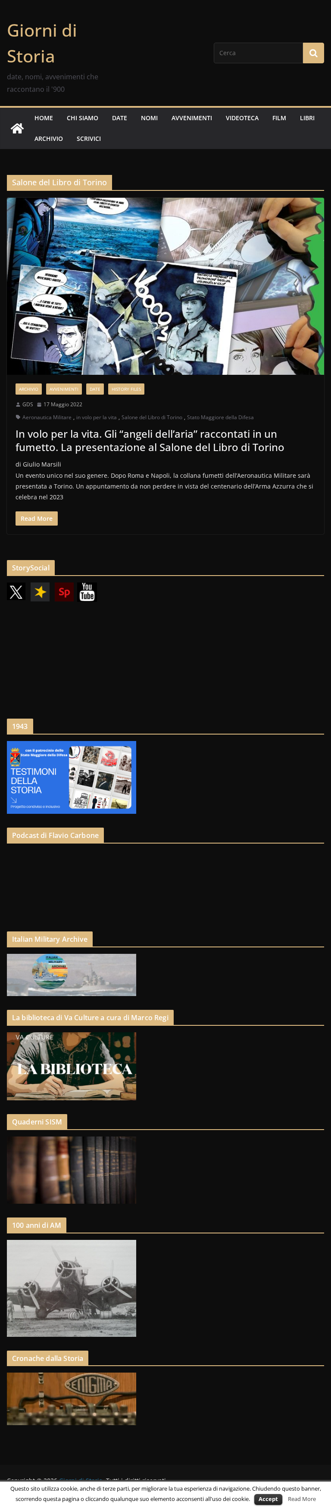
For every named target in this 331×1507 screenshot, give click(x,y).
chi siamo (82, 118)
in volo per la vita (96, 417)
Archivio (28, 389)
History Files (126, 389)
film (279, 118)
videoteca (242, 118)
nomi (149, 118)
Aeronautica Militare (47, 417)
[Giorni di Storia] (17, 128)
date (119, 118)
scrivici (89, 138)
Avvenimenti (64, 389)
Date (95, 389)
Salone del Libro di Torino (152, 417)
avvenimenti (192, 118)
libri (307, 118)
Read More (302, 1499)
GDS (27, 404)
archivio (48, 138)
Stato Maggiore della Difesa (220, 417)
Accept (268, 1499)
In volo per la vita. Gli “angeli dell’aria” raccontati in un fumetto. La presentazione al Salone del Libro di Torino (150, 440)
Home (43, 118)
